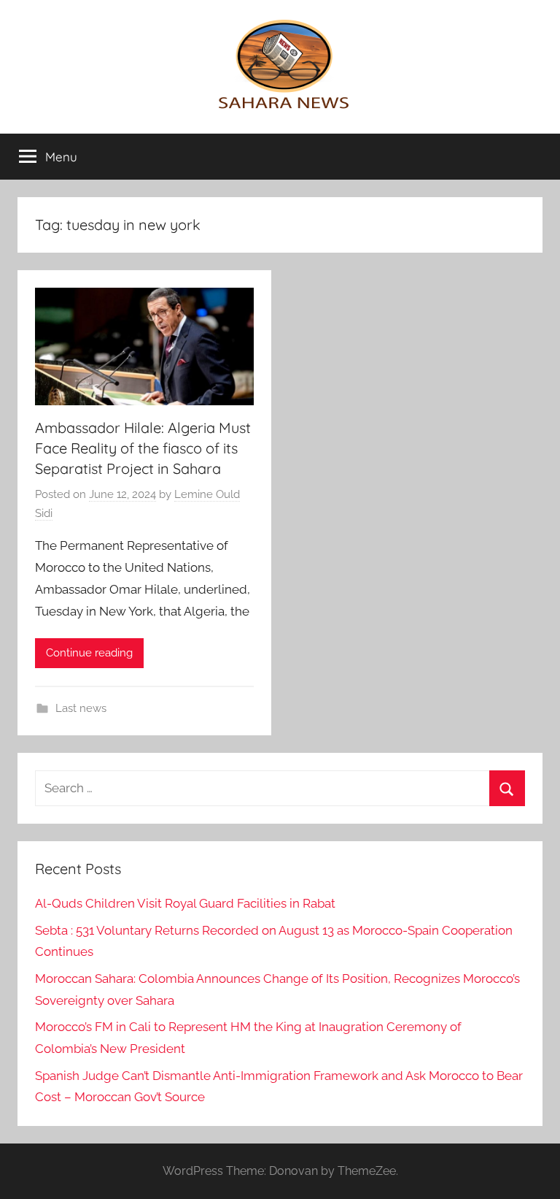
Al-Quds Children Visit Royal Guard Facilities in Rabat (185, 903)
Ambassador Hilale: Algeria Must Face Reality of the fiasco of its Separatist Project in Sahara (143, 448)
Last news (80, 708)
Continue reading (89, 652)
